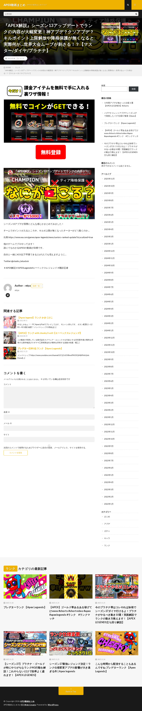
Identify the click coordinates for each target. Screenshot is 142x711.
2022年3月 (109, 489)
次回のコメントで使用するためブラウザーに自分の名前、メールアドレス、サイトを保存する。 (45, 448)
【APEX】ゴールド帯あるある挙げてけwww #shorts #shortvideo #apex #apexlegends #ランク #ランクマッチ (121, 133)
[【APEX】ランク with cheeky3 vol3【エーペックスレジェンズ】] (10, 337)
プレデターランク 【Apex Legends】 (120, 123)
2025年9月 (109, 193)
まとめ (107, 516)
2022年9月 (109, 446)
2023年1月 (109, 417)
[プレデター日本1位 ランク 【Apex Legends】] (10, 353)
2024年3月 (109, 316)
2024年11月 (109, 258)
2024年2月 (109, 323)
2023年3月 (109, 403)
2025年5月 (109, 222)
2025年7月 (109, 207)
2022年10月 (109, 439)
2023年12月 (109, 337)
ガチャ (107, 531)
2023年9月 (109, 359)
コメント (7, 384)
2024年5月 (109, 301)
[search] (136, 14)
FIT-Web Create (28, 705)
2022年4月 (109, 482)
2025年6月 (109, 215)
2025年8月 (109, 200)
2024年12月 (109, 251)
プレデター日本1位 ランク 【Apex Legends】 (40, 348)
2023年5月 (109, 388)
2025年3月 (109, 236)
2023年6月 (109, 381)
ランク (21, 58)
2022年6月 (109, 468)
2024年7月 (109, 287)
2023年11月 (109, 345)
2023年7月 (109, 374)
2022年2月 (109, 496)
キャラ (107, 538)
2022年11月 (109, 431)
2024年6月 (109, 294)
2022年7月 (109, 460)
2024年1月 (109, 330)
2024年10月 (109, 265)
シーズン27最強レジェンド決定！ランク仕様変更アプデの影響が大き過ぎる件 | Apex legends (70, 667)
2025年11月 (109, 178)
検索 (103, 85)
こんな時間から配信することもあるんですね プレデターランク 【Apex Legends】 (115, 667)
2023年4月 (109, 395)
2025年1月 (109, 244)
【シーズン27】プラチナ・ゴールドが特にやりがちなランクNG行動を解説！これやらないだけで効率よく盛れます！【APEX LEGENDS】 (25, 669)
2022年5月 (109, 475)
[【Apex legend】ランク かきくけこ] (10, 322)
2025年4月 (109, 229)
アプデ (107, 524)
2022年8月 (109, 453)
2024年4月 (109, 309)
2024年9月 (109, 272)
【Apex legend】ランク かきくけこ (35, 317)
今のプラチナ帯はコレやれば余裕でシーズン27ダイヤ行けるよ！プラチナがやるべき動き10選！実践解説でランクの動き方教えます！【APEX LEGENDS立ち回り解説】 (121, 149)
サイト (6, 435)
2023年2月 (109, 410)
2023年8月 (109, 366)
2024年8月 (109, 280)
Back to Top (71, 691)
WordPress (53, 705)
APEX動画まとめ (27, 701)
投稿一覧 (36, 286)
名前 (7, 412)
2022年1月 (109, 504)
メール (8, 423)
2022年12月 (109, 424)
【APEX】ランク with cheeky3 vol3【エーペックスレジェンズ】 (49, 333)
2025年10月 (109, 186)
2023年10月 (109, 352)
